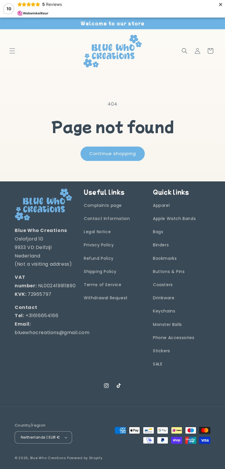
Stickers (161, 351)
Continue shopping (112, 153)
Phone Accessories (173, 338)
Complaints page (103, 205)
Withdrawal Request (106, 298)
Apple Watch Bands (174, 218)
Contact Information (107, 218)
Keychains (164, 311)
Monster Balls (167, 324)
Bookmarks (165, 258)
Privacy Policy (99, 245)
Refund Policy (99, 258)
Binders (161, 245)
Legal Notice (97, 232)
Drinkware (163, 298)
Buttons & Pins (169, 271)
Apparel (161, 205)
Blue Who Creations (48, 458)
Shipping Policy (100, 271)
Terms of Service (103, 285)
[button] (12, 50)
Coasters (163, 285)
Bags (158, 232)
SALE (157, 364)
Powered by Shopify (85, 458)
